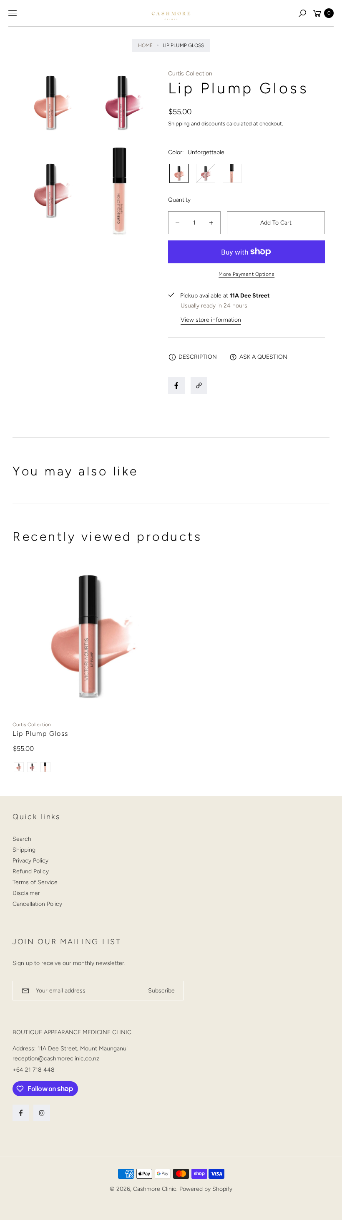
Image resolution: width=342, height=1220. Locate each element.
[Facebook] (21, 1113)
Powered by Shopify (205, 1188)
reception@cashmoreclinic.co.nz (56, 1058)
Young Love (205, 173)
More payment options (246, 274)
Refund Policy (31, 871)
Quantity (179, 199)
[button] (302, 13)
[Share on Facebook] (176, 385)
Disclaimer (26, 893)
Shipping (179, 123)
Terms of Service (35, 882)
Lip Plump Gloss (40, 734)
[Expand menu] (12, 13)
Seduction (232, 173)
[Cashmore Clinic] (171, 13)
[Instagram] (41, 1113)
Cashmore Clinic (154, 1188)
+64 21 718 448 (34, 1069)
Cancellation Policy (37, 904)
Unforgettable (179, 173)
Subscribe (161, 990)
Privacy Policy (30, 860)
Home (145, 45)
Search (22, 838)
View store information (211, 319)
